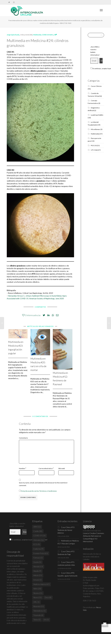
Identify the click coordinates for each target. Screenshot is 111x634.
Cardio (37, 531)
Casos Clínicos (96, 86)
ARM (37, 527)
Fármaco (38, 558)
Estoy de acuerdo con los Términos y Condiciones (39, 491)
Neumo (37, 593)
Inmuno (37, 580)
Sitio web (61, 468)
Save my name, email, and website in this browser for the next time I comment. (43, 484)
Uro (46, 620)
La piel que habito (97, 115)
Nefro (51, 35)
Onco (48, 597)
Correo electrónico (46, 468)
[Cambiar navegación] (101, 10)
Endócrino (38, 549)
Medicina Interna (41, 584)
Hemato (38, 566)
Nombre (22, 468)
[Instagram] (14, 2)
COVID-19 (45, 35)
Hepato (37, 571)
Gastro (37, 562)
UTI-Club (94, 150)
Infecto (37, 575)
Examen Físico (40, 553)
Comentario (23, 438)
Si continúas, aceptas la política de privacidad (29, 540)
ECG (36, 544)
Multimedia (37, 35)
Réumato (38, 606)
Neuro (37, 597)
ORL (36, 602)
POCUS (93, 145)
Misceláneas (95, 129)
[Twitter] (9, 2)
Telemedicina (39, 611)
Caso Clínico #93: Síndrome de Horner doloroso (66, 530)
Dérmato (38, 540)
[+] (18, 334)
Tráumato (38, 615)
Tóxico (36, 620)
